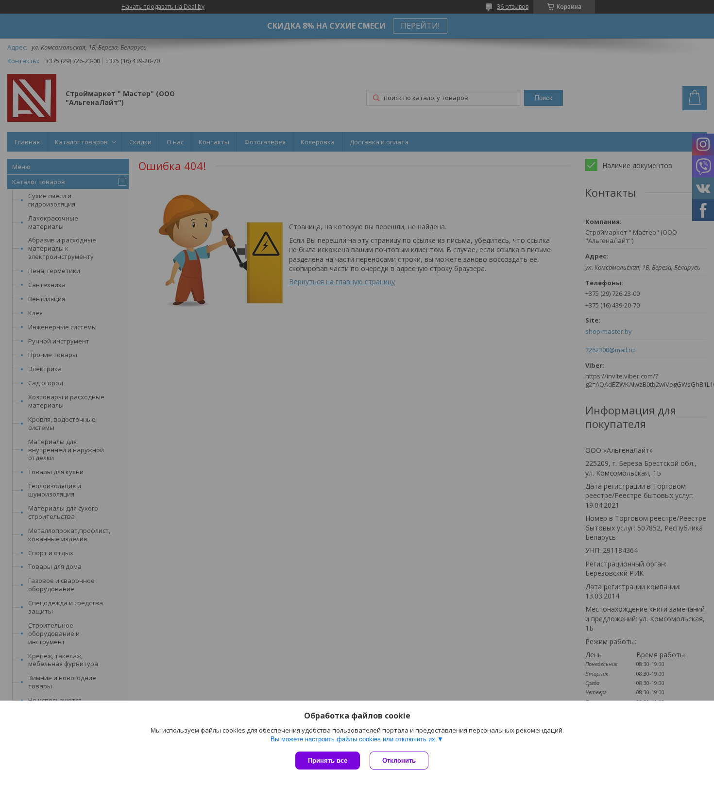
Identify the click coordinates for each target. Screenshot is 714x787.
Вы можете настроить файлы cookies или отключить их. (354, 739)
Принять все (327, 760)
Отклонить (399, 760)
